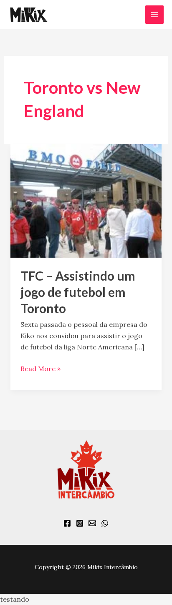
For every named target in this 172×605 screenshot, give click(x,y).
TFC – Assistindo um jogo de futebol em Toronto (77, 292)
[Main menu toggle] (154, 14)
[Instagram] (79, 523)
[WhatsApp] (105, 523)
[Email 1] (92, 523)
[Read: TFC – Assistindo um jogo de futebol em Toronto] (86, 200)
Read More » (40, 368)
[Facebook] (67, 523)
